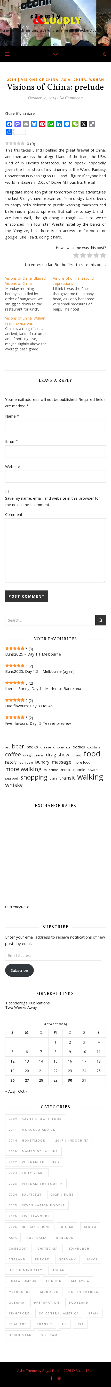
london (54, 1281)
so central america (59, 1313)
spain (93, 1313)
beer (18, 746)
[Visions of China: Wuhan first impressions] (29, 334)
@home (67, 1227)
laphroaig (26, 762)
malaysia (80, 1281)
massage (62, 761)
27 (27, 1080)
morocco (49, 1292)
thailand (18, 1324)
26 (12, 1080)
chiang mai (48, 1248)
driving (76, 755)
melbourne (20, 1292)
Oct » (23, 1091)
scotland (79, 1302)
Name (12, 416)
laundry (42, 762)
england (17, 1259)
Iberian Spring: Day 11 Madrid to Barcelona (43, 688)
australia (37, 1238)
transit (67, 778)
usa (80, 1324)
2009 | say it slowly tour (35, 1119)
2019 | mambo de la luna (33, 1151)
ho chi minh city (25, 1270)
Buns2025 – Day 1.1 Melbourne (33, 654)
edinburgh (79, 1248)
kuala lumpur (23, 1281)
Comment (13, 514)
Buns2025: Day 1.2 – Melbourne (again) (40, 671)
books (32, 747)
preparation (46, 1302)
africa (90, 1227)
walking (90, 776)
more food (82, 762)
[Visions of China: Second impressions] (77, 294)
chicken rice (61, 747)
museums (51, 770)
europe (42, 1259)
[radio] (76, 256)
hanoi (91, 1259)
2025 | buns (62, 1194)
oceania (17, 1302)
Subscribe (19, 970)
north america (83, 1292)
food (92, 753)
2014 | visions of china (32, 79)
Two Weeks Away (21, 1007)
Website (12, 466)
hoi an (58, 1270)
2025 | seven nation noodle (37, 1205)
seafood (11, 778)
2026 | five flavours (29, 1216)
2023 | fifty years (27, 1173)
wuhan (96, 79)
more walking (23, 769)
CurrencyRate (17, 906)
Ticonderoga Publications (27, 1002)
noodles (93, 770)
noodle (79, 769)
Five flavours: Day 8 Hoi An (29, 705)
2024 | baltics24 (25, 1194)
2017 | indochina (72, 1140)
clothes (79, 746)
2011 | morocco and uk (32, 1130)
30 (70, 1080)
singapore (19, 1313)
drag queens (33, 755)
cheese (45, 747)
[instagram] (59, 1378)
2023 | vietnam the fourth (36, 1184)
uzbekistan (20, 1335)
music (66, 769)
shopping (33, 777)
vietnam (49, 1335)
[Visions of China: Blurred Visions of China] (29, 294)
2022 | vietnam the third (34, 1162)
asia (65, 79)
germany (67, 1259)
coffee (13, 754)
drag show (57, 755)
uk (64, 1324)
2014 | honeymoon (27, 1140)
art (7, 747)
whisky (14, 785)
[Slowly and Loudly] (55, 23)
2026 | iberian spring (30, 1227)
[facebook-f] (51, 1378)
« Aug (10, 1091)
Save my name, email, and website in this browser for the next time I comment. (52, 501)
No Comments (71, 98)
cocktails (93, 747)
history (11, 762)
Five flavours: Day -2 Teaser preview (38, 723)
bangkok (65, 1238)
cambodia (18, 1248)
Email (11, 441)
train (53, 778)
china (80, 79)
